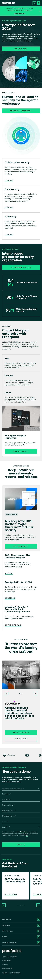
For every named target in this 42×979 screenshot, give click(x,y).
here (27, 835)
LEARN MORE (20, 14)
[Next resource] (38, 905)
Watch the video (20, 732)
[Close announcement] (39, 11)
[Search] (34, 3)
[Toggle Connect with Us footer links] (38, 942)
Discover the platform (20, 111)
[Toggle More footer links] (38, 937)
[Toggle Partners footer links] (38, 925)
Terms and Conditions (9, 957)
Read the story (21, 739)
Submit (19, 845)
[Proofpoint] (8, 3)
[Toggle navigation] (38, 3)
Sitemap (5, 964)
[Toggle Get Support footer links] (38, 931)
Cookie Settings (7, 968)
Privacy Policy (24, 831)
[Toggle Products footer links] (38, 919)
